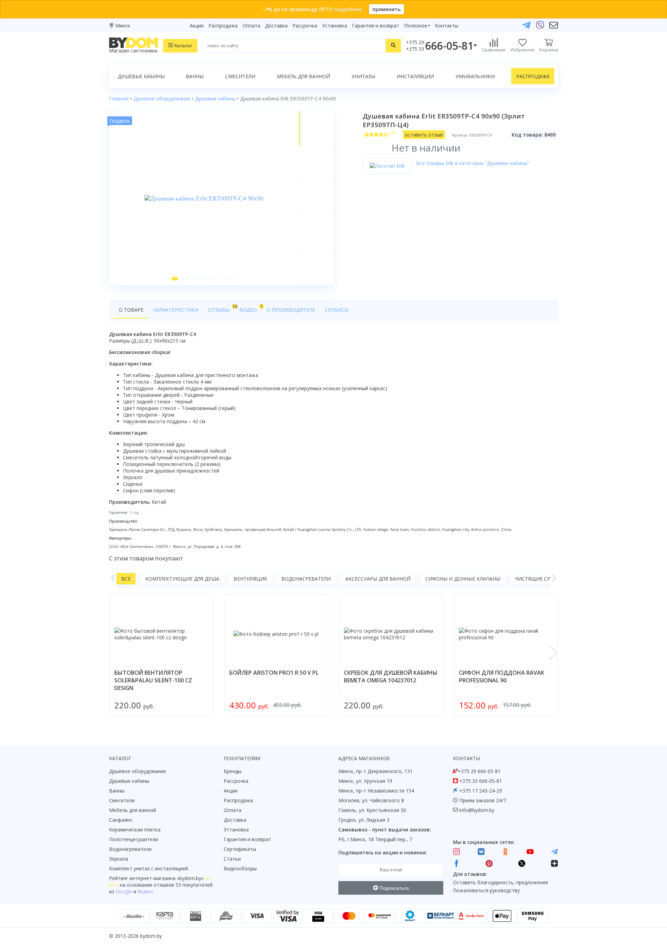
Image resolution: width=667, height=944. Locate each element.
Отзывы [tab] (221, 308)
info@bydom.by (476, 810)
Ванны (195, 76)
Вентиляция (250, 578)
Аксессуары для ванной (378, 578)
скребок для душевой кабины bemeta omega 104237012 (390, 676)
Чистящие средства (542, 578)
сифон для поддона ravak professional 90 (501, 676)
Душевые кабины (141, 76)
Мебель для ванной (303, 76)
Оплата (251, 25)
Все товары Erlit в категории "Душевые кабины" (472, 163)
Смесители (240, 76)
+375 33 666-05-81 (480, 781)
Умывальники (475, 76)
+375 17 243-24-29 (480, 790)
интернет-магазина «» (167, 878)
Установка (334, 25)
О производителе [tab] (290, 309)
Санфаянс (120, 819)
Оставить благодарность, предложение (500, 882)
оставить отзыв (424, 134)
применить (386, 9)
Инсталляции (415, 76)
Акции (197, 25)
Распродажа (223, 25)
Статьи (232, 858)
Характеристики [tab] (175, 309)
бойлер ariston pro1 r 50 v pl (274, 672)
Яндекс (146, 891)
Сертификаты (240, 849)
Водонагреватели (306, 578)
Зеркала (118, 858)
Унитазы (363, 76)
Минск (122, 25)
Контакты (446, 25)
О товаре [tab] (131, 309)
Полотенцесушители (133, 839)
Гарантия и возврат (375, 25)
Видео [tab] (250, 308)
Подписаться (393, 888)
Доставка (276, 25)
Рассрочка (305, 25)
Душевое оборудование (137, 771)
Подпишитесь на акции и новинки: (382, 852)
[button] (174, 278)
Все (126, 578)
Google (124, 891)
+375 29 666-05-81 (479, 771)
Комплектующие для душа (182, 578)
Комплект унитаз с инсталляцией (148, 868)
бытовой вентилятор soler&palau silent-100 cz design (153, 680)
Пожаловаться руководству (486, 890)
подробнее (348, 9)
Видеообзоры (240, 868)
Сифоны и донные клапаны (462, 578)
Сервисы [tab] (336, 309)
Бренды (232, 771)
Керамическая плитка (134, 829)
